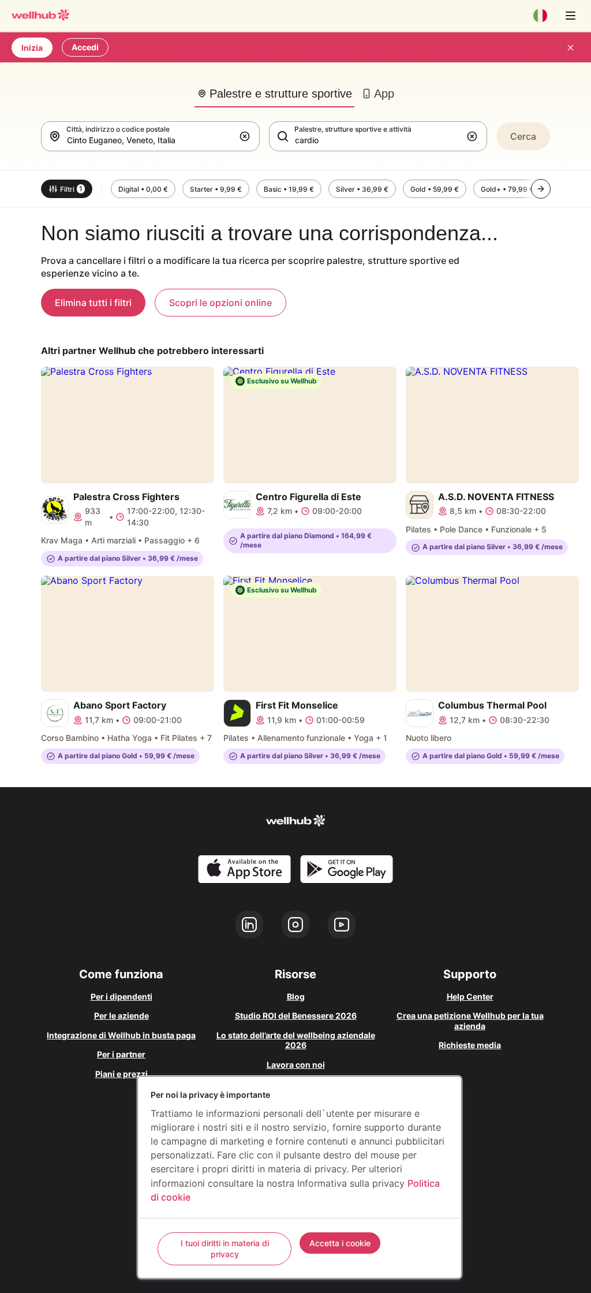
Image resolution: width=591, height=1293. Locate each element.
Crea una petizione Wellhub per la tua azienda (470, 1021)
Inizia (32, 48)
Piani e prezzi (121, 1074)
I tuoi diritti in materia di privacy (225, 1249)
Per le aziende (121, 1015)
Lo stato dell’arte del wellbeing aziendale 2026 (295, 1040)
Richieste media (470, 1045)
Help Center (470, 996)
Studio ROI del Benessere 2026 (296, 1015)
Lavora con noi (296, 1065)
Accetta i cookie (340, 1243)
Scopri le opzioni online (220, 302)
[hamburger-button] (570, 15)
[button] (247, 136)
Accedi (85, 47)
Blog (296, 996)
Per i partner (121, 1054)
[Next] (541, 189)
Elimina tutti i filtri (93, 302)
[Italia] (540, 16)
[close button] (570, 47)
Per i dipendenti (121, 996)
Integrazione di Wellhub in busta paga (121, 1035)
